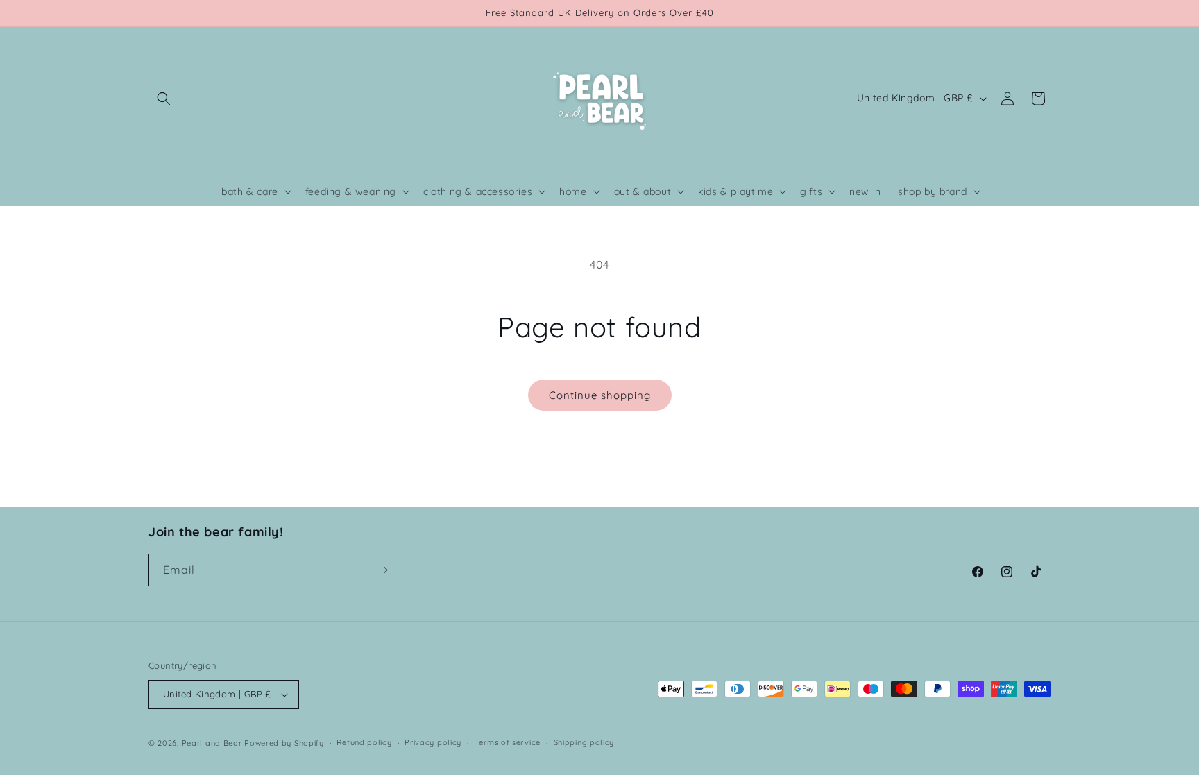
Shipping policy (584, 742)
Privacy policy (433, 742)
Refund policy (364, 742)
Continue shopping (600, 395)
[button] (163, 98)
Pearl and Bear (212, 743)
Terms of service (508, 742)
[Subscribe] (382, 570)
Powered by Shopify (284, 743)
